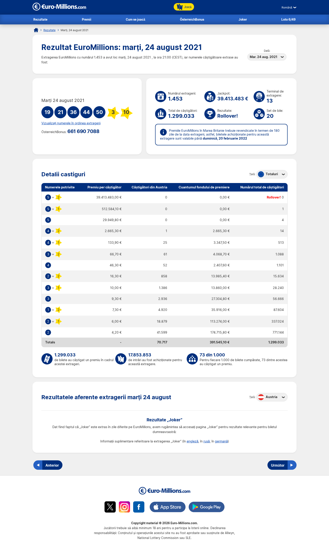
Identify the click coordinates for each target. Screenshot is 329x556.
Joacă (187, 7)
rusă (206, 441)
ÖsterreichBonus (192, 19)
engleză (192, 441)
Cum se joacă (135, 19)
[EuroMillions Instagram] (124, 507)
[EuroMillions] (59, 9)
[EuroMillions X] (110, 507)
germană (221, 441)
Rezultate (40, 19)
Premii (86, 19)
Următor (277, 465)
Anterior (52, 465)
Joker (243, 19)
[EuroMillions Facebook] (138, 507)
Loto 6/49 (288, 19)
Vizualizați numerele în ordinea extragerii (70, 123)
